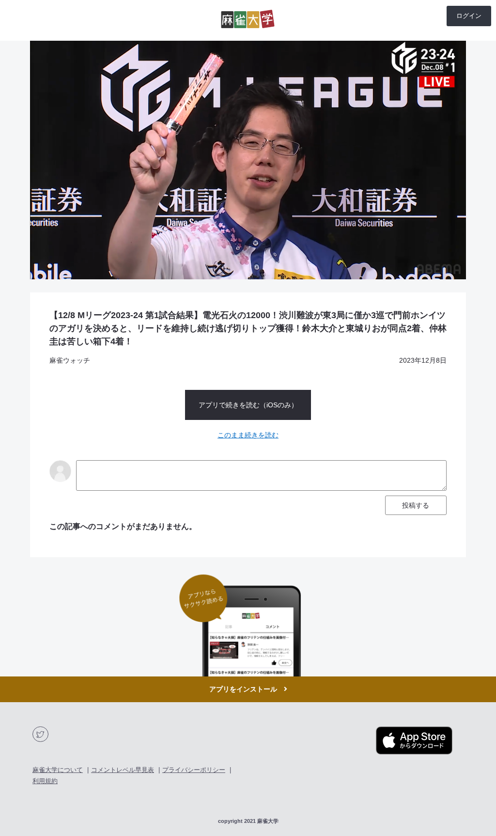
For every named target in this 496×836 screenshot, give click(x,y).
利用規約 (45, 781)
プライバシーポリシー (193, 769)
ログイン (468, 15)
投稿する (415, 505)
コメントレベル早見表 (122, 769)
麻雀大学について (57, 769)
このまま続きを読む (248, 435)
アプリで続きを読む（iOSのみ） (248, 405)
